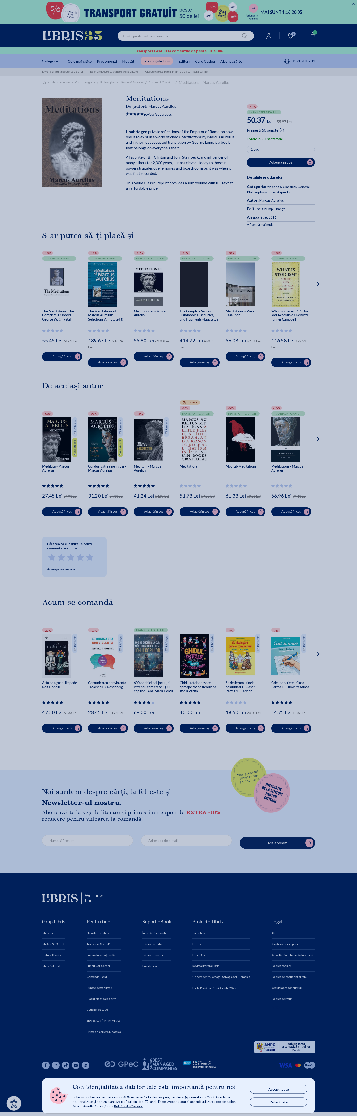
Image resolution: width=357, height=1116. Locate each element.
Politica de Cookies (128, 1106)
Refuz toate (279, 1102)
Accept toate (278, 1089)
